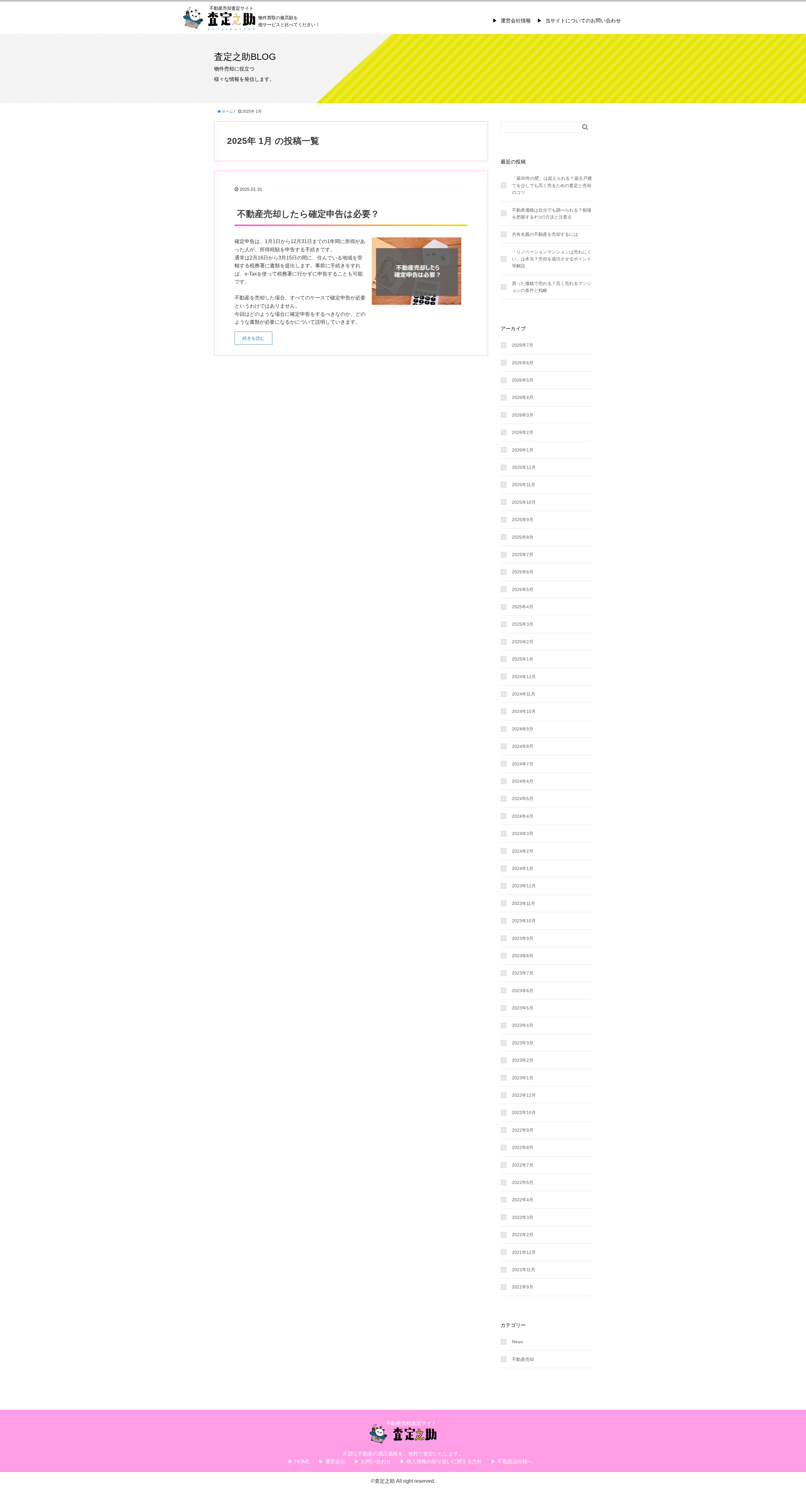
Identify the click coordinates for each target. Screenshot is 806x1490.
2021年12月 (524, 1252)
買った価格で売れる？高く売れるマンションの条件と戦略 (551, 287)
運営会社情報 (516, 20)
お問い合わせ (376, 1461)
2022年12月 (524, 1095)
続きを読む (253, 338)
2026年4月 (522, 397)
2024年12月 (524, 676)
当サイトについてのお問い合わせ (583, 20)
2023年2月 (522, 1060)
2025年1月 (522, 659)
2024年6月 (522, 781)
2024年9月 (522, 728)
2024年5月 (522, 798)
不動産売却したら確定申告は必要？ (308, 214)
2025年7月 (522, 554)
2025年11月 (523, 484)
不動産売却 (523, 1359)
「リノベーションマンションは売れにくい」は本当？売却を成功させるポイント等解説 (551, 259)
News (517, 1341)
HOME (302, 1461)
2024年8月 (522, 746)
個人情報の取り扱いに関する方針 (444, 1461)
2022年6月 (522, 1182)
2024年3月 (522, 833)
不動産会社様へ (515, 1461)
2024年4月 (522, 816)
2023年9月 (522, 938)
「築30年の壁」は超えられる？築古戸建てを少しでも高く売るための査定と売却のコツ (552, 185)
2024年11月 (523, 694)
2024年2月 (522, 851)
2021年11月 (523, 1269)
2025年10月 (524, 502)
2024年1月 (522, 868)
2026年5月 (522, 380)
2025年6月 (522, 571)
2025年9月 (522, 519)
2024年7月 (522, 763)
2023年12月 (524, 885)
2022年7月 (522, 1165)
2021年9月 (522, 1286)
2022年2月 (522, 1234)
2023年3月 (522, 1042)
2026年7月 (522, 345)
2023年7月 (522, 972)
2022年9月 (522, 1130)
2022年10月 (524, 1112)
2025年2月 (522, 641)
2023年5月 (522, 1007)
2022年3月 (522, 1217)
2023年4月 (522, 1025)
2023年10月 (524, 920)
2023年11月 (523, 903)
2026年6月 (522, 362)
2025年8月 (522, 537)
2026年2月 (522, 432)
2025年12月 (524, 467)
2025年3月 (522, 624)
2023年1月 (522, 1077)
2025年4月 (522, 606)
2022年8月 (522, 1147)
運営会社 (335, 1461)
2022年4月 (522, 1199)
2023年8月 (522, 955)
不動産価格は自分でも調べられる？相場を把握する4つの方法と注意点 (551, 213)
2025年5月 (522, 589)
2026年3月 (522, 415)
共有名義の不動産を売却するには (545, 234)
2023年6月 (522, 990)
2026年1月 (522, 449)
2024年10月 (524, 711)
